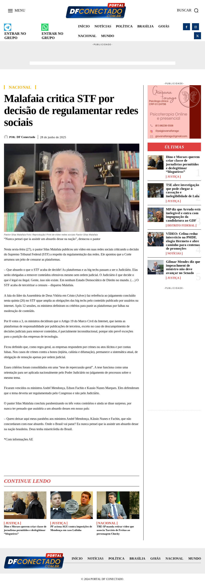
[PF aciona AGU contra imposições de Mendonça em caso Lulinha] (71, 505)
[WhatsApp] (117, 136)
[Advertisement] (102, 55)
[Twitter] (197, 35)
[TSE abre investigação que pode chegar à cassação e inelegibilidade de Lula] (156, 190)
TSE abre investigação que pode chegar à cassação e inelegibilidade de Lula (182, 190)
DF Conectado (26, 137)
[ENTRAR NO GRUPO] (7, 27)
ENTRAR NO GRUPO (15, 36)
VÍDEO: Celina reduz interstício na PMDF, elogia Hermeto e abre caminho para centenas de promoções (183, 241)
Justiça (12, 523)
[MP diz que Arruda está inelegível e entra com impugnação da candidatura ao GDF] (156, 215)
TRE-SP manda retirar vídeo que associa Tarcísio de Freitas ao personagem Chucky (115, 530)
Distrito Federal (181, 225)
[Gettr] (135, 136)
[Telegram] (126, 136)
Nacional (20, 87)
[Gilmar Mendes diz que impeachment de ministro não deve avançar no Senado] (156, 267)
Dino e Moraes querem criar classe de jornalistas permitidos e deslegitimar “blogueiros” (25, 530)
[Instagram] (195, 26)
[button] (189, 10)
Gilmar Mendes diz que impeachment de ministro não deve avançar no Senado (183, 267)
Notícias (174, 253)
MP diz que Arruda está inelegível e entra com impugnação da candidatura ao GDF (183, 214)
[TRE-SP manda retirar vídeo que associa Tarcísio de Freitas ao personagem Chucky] (118, 505)
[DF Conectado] (6, 137)
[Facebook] (186, 26)
